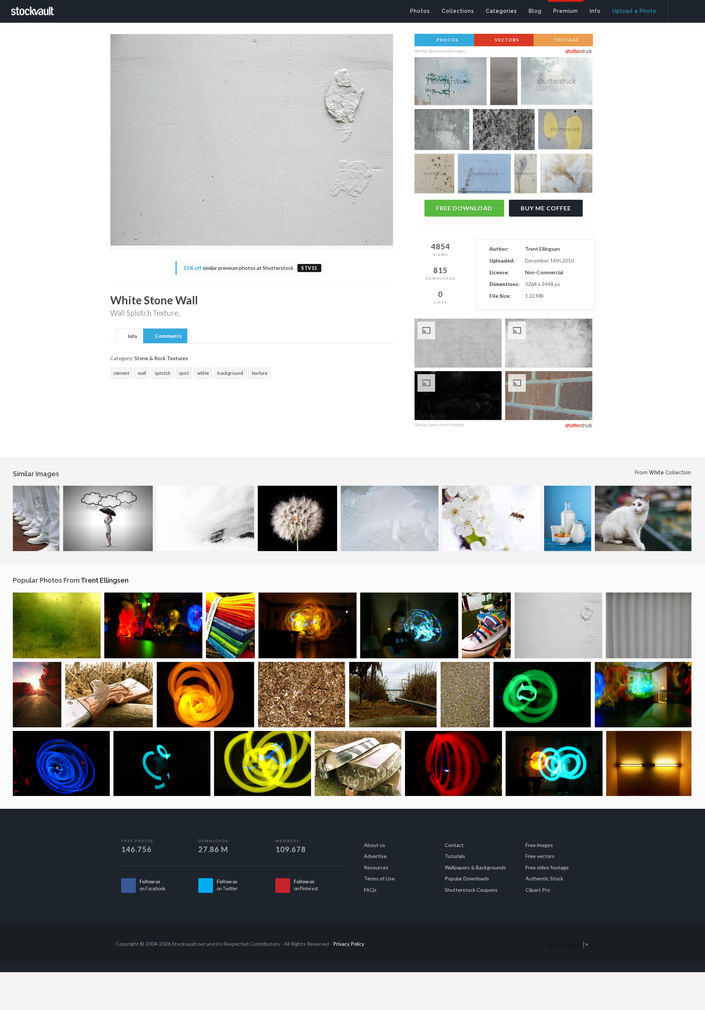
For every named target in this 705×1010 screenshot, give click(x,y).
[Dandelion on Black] (297, 518)
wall (142, 373)
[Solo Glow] (161, 763)
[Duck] (393, 694)
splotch (162, 373)
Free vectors (539, 856)
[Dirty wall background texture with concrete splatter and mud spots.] (434, 174)
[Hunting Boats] (358, 763)
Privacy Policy (348, 944)
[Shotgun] (109, 694)
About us (374, 845)
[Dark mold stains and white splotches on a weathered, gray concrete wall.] (442, 131)
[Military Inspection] (36, 518)
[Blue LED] (61, 763)
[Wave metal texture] (648, 625)
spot (184, 373)
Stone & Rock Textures (161, 358)
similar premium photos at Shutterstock (250, 268)
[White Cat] (643, 518)
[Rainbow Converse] (486, 625)
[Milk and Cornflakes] (567, 518)
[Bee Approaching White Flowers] (491, 518)
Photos (446, 40)
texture (259, 373)
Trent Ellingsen (542, 249)
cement (121, 373)
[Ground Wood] (302, 694)
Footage (566, 40)
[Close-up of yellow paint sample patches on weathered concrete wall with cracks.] (565, 130)
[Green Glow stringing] (542, 694)
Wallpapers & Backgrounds (475, 867)
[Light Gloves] (409, 625)
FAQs (370, 890)
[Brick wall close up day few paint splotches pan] (548, 396)
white (203, 373)
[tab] (129, 335)
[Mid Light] (648, 763)
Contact (454, 845)
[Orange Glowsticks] (205, 694)
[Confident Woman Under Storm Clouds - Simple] (108, 518)
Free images (539, 845)
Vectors (506, 40)
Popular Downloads (467, 878)
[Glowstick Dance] (153, 625)
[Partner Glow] (554, 763)
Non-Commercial (544, 272)
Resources (376, 867)
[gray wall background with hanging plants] (484, 175)
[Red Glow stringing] (453, 763)
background (230, 373)
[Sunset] (37, 694)
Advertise (375, 856)
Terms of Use (379, 878)
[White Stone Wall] (558, 625)
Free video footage (547, 867)
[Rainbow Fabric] (230, 625)
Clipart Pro (537, 890)
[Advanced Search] (681, 9)
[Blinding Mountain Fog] (205, 518)
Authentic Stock (544, 878)
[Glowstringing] (307, 625)
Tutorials (455, 856)
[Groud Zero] (57, 625)
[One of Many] (465, 694)
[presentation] (129, 336)
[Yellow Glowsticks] (262, 763)
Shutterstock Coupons (471, 890)
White (656, 472)
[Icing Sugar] (389, 518)
